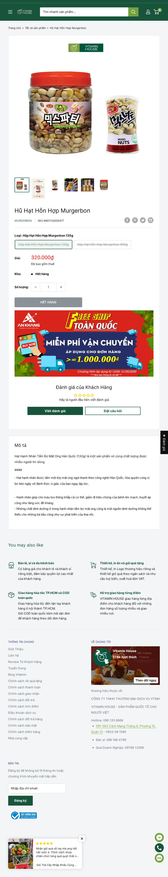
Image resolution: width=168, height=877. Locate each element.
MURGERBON (23, 220)
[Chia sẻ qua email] (150, 220)
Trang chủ (14, 28)
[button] (82, 839)
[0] (156, 11)
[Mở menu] (10, 12)
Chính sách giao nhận (23, 694)
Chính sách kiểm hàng (24, 732)
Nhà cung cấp (18, 738)
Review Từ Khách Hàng (25, 662)
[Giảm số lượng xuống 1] (35, 287)
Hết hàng (48, 302)
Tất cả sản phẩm (35, 28)
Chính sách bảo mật (22, 725)
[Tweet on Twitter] (143, 220)
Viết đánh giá (55, 411)
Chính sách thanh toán (24, 687)
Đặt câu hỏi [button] (113, 411)
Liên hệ (13, 655)
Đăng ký (20, 800)
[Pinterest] (135, 220)
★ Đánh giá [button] (164, 442)
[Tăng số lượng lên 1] (61, 287)
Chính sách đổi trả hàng (25, 719)
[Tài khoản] (148, 12)
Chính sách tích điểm (23, 706)
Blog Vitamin (17, 674)
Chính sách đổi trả (21, 700)
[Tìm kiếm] (133, 11)
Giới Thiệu (15, 649)
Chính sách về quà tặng (25, 681)
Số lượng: (22, 287)
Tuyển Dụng (17, 668)
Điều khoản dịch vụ (22, 713)
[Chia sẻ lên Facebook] (127, 220)
